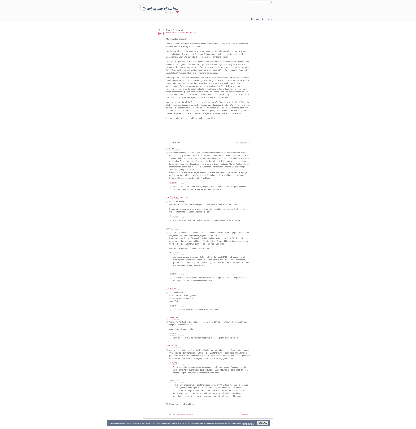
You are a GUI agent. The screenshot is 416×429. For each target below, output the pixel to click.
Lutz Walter (170, 317)
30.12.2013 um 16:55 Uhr (176, 335)
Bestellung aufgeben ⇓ (242, 143)
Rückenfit (246, 415)
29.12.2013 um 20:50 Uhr (173, 199)
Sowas (176, 310)
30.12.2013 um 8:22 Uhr (173, 319)
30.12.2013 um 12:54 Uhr (173, 347)
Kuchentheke (267, 19)
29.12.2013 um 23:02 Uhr (176, 254)
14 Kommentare (171, 32)
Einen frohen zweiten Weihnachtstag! (179, 415)
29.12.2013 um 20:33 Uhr (173, 150)
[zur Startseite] (159, 8)
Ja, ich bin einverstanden (262, 423)
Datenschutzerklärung (248, 423)
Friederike (169, 346)
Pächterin (255, 19)
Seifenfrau (169, 288)
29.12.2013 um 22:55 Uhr (173, 230)
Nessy (171, 182)
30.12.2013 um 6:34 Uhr (173, 290)
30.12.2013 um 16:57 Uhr (176, 364)
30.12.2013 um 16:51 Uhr (176, 184)
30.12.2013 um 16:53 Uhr (176, 275)
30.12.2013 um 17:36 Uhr (176, 382)
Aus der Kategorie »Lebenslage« (187, 32)
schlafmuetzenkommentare (176, 197)
